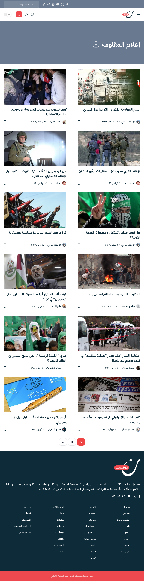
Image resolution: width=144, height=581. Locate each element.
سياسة (127, 507)
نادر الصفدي (54, 306)
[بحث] (32, 14)
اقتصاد (93, 507)
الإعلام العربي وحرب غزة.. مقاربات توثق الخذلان (109, 170)
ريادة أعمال (90, 526)
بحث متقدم (25, 532)
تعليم (127, 545)
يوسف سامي (128, 121)
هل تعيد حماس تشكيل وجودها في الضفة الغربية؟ (113, 235)
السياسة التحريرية (22, 526)
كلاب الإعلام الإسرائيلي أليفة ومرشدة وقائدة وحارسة (111, 419)
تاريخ (127, 532)
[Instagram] (53, 4)
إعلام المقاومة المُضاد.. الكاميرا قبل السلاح (111, 109)
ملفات (61, 513)
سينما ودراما (90, 539)
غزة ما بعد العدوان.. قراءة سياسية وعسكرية (37, 232)
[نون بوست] (128, 14)
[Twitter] (62, 4)
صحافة (92, 513)
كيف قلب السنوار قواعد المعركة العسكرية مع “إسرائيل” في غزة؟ (36, 296)
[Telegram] (48, 4)
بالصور (61, 551)
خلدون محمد (128, 306)
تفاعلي (61, 539)
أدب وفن (92, 519)
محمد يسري (128, 368)
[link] (96, 44)
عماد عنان (129, 183)
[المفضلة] (19, 14)
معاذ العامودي (53, 368)
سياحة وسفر (90, 532)
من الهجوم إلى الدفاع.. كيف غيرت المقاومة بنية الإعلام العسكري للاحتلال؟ (35, 173)
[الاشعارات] (26, 14)
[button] (137, 14)
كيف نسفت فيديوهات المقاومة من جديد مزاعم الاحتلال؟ (38, 112)
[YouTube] (58, 4)
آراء (128, 526)
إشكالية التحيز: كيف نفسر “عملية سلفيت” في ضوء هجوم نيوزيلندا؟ (110, 358)
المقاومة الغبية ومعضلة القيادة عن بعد (114, 294)
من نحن (27, 507)
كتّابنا (28, 513)
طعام (93, 545)
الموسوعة (59, 545)
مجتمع (126, 513)
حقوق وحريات (123, 519)
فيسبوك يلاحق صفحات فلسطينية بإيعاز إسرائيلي (40, 419)
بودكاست (59, 532)
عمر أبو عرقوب (127, 429)
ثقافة (93, 558)
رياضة (127, 539)
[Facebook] (67, 4)
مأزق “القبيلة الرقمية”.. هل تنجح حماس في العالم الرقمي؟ (37, 358)
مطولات (60, 519)
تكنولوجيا (125, 551)
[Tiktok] (43, 4)
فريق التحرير (54, 429)
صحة (93, 551)
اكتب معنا (26, 519)
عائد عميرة (55, 121)
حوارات (60, 526)
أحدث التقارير (57, 507)
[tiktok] (113, 496)
